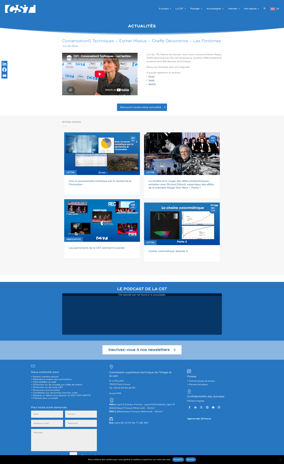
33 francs (206, 418)
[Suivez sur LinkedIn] (195, 407)
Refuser (191, 459)
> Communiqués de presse (201, 381)
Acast (152, 76)
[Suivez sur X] (201, 407)
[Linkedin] (4, 64)
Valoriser (232, 9)
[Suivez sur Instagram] (207, 407)
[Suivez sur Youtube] (213, 407)
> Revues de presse (197, 384)
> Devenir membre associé (44, 376)
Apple (151, 80)
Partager (195, 9)
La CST (179, 9)
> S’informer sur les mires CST (47, 387)
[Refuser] (280, 459)
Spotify (152, 84)
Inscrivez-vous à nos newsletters (139, 349)
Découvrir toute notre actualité (140, 107)
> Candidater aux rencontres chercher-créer (54, 393)
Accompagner (213, 9)
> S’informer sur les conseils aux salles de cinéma (56, 384)
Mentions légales (195, 401)
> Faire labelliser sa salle (43, 382)
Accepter (178, 459)
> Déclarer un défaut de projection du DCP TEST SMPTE (61, 395)
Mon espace (250, 9)
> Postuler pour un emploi (44, 398)
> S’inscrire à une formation (45, 390)
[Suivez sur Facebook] (189, 407)
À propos (164, 9)
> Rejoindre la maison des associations (51, 379)
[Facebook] (4, 70)
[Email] (4, 76)
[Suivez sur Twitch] (219, 407)
